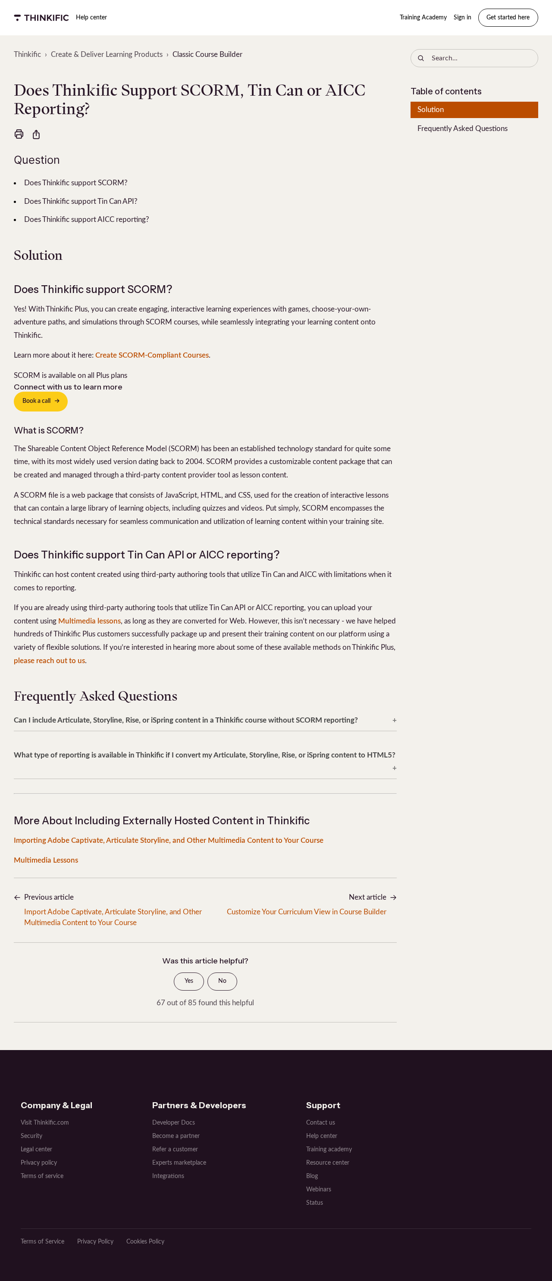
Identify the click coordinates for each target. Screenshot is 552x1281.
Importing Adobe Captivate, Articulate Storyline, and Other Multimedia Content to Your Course (168, 840)
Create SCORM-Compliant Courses (152, 355)
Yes (189, 981)
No (222, 981)
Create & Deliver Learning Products (107, 54)
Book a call (36, 401)
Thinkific (27, 54)
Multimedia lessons (89, 621)
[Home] (41, 17)
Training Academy (423, 18)
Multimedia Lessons (46, 860)
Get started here (508, 18)
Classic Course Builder (207, 54)
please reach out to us (49, 660)
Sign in (462, 18)
